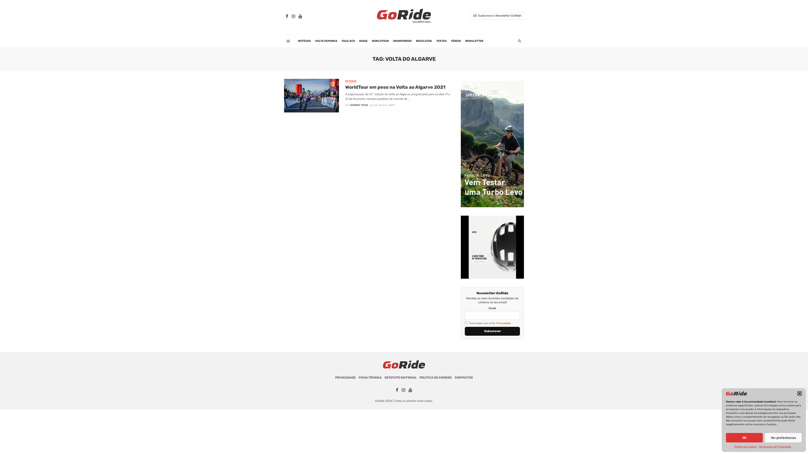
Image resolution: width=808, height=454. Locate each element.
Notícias (304, 40)
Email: (492, 308)
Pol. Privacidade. (501, 323)
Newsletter (474, 40)
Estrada (351, 81)
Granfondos (402, 40)
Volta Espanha (326, 40)
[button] (799, 393)
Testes (441, 40)
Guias (363, 40)
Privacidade (345, 377)
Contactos (464, 377)
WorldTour (380, 40)
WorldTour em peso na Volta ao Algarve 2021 (395, 87)
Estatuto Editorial (401, 377)
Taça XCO (348, 40)
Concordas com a (490, 323)
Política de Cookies (745, 446)
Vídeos (456, 40)
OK (744, 438)
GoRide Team (359, 105)
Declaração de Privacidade (775, 446)
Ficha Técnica (370, 377)
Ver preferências (783, 438)
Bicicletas (424, 40)
